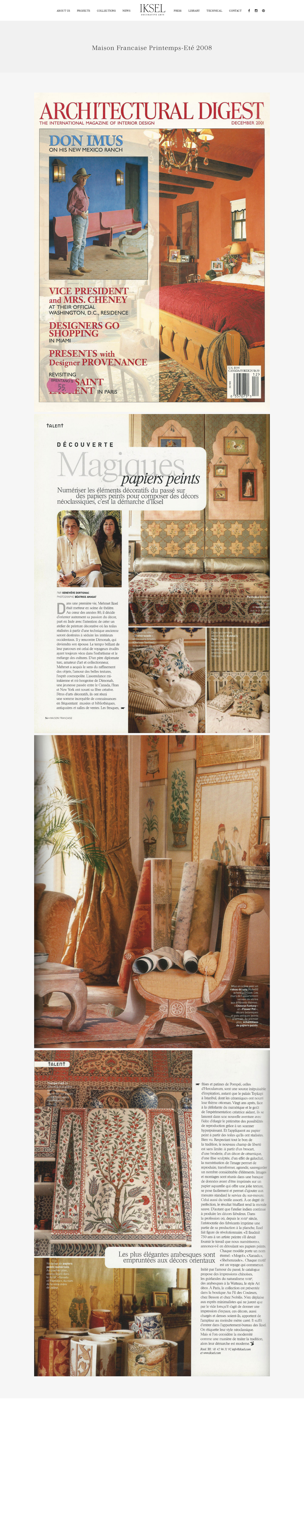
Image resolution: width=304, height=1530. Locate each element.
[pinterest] (263, 10)
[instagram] (256, 10)
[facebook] (249, 10)
